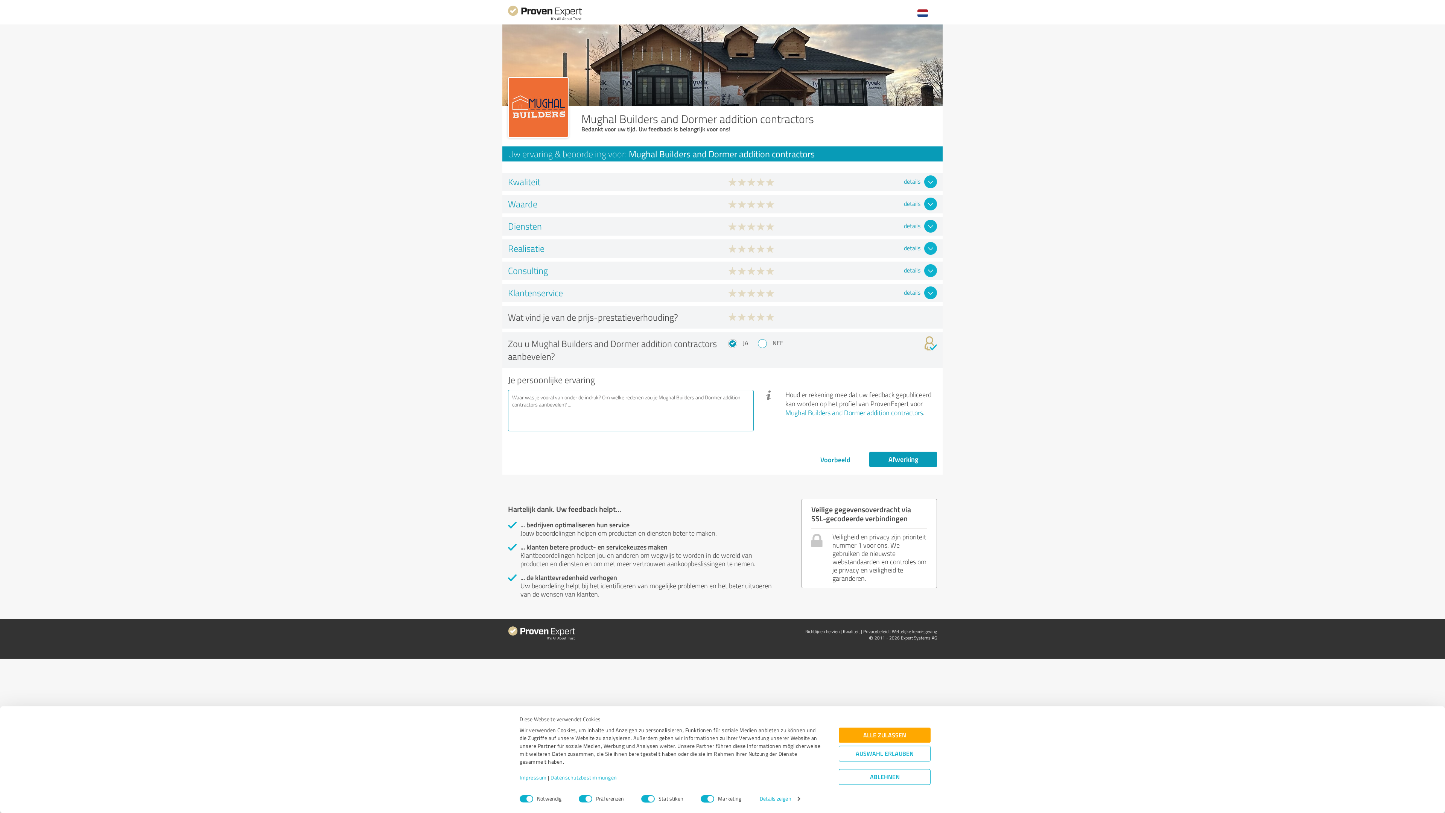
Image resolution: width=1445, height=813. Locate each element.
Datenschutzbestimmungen (584, 777)
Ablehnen (885, 777)
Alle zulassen (884, 735)
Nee (778, 343)
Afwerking (903, 459)
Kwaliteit (851, 631)
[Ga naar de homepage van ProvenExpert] (545, 19)
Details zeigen (775, 798)
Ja (745, 343)
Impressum (533, 777)
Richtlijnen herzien (822, 631)
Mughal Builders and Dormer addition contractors (854, 412)
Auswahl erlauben (885, 753)
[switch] (585, 798)
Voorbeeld (835, 459)
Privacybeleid (875, 631)
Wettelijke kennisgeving (914, 631)
